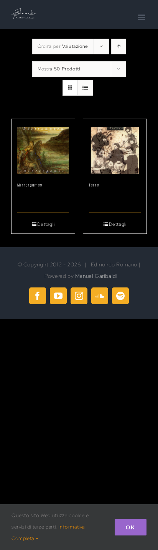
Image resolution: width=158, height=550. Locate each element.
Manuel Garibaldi (96, 276)
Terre (94, 185)
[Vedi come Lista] (85, 87)
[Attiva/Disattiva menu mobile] (142, 17)
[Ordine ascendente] (118, 46)
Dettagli (46, 224)
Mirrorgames (30, 185)
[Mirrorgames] (43, 146)
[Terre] (114, 146)
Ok (130, 527)
